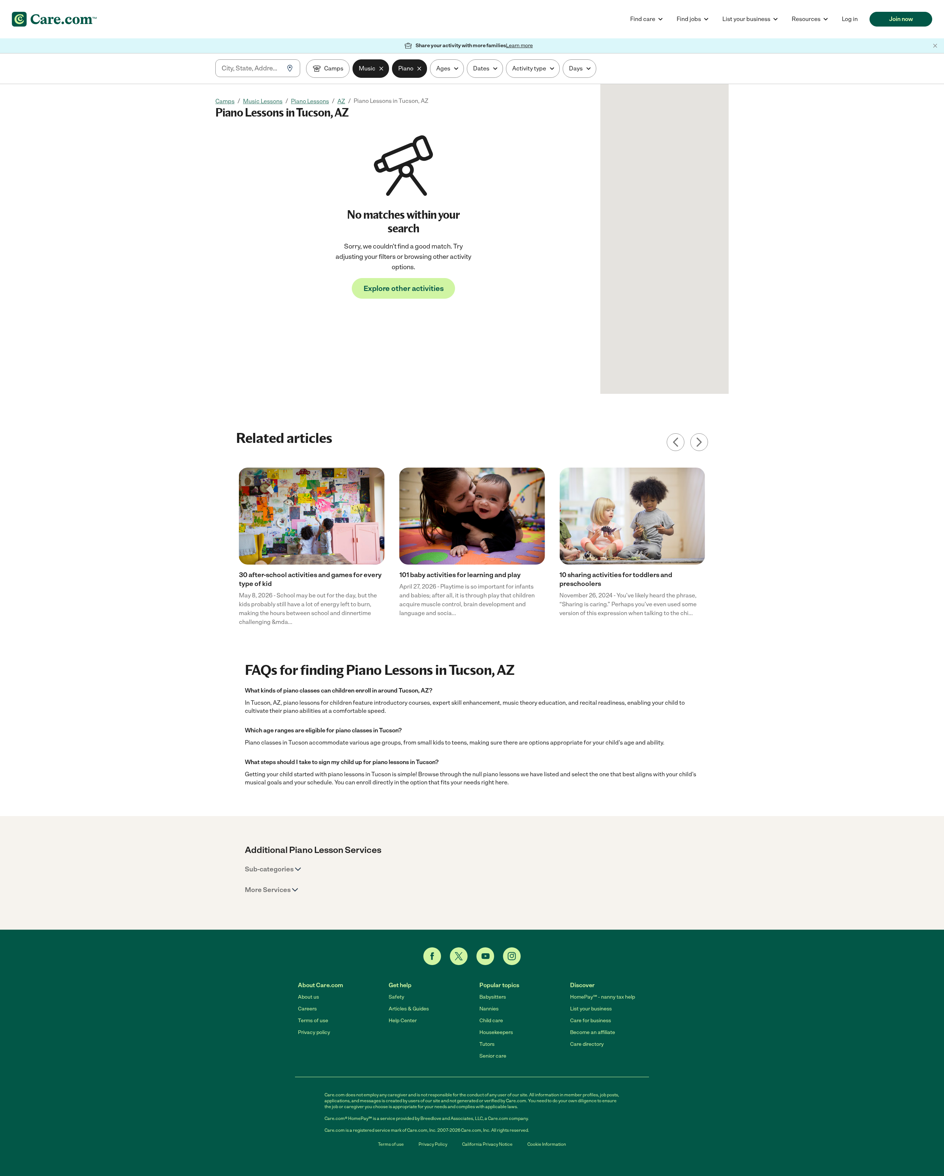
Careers (307, 1009)
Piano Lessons (310, 101)
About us (308, 997)
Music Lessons (262, 101)
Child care (491, 1020)
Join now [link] (901, 18)
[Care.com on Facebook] (432, 956)
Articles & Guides (409, 1009)
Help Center (403, 1020)
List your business (591, 1009)
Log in (850, 18)
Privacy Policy (433, 1144)
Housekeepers (496, 1032)
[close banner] (935, 45)
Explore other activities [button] (404, 288)
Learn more (519, 45)
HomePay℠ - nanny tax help (602, 997)
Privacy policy (314, 1032)
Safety (396, 997)
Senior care (492, 1056)
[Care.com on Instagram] (512, 956)
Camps (225, 101)
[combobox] (251, 68)
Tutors (486, 1044)
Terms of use (313, 1020)
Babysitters (492, 997)
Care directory (587, 1044)
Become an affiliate (592, 1032)
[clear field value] (381, 68)
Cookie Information (546, 1144)
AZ (341, 101)
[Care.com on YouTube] (485, 956)
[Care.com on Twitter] (459, 956)
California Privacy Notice (487, 1144)
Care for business (590, 1020)
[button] (273, 869)
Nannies (489, 1009)
